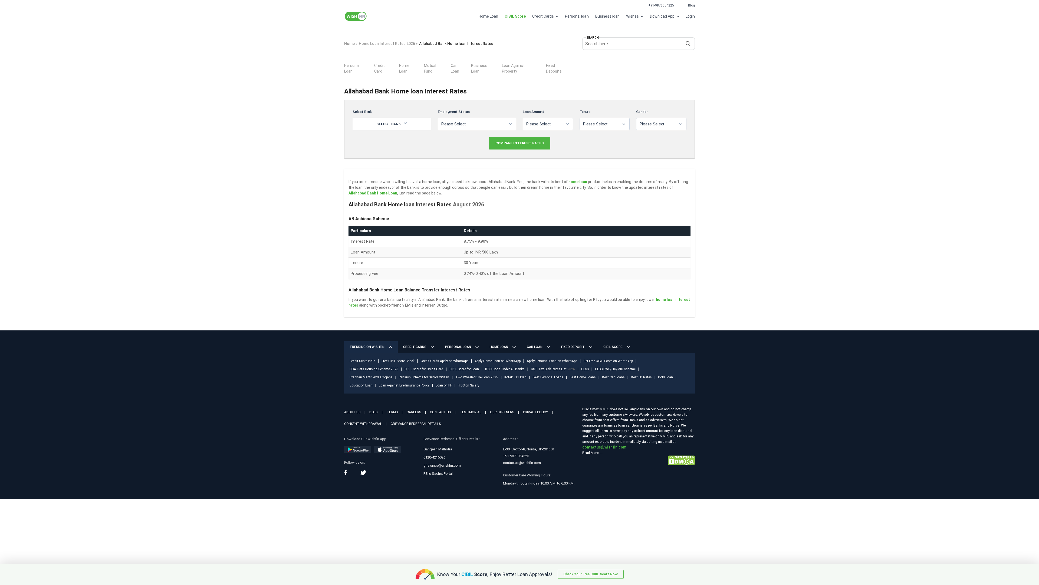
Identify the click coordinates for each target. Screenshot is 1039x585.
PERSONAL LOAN (458, 347)
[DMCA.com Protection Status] (681, 460)
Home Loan (488, 16)
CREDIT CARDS (414, 347)
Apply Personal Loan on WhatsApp (552, 361)
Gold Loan (665, 377)
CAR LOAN (534, 347)
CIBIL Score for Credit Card (424, 369)
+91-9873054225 (661, 5)
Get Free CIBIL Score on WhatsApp (608, 361)
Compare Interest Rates (519, 143)
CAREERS (414, 412)
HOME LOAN (499, 347)
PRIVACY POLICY (535, 412)
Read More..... (592, 453)
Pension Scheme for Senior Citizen (424, 377)
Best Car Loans (613, 377)
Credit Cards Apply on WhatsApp (444, 361)
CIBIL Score (613, 347)
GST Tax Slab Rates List (553, 369)
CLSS (585, 369)
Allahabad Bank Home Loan (372, 193)
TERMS (392, 412)
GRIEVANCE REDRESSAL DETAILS (416, 424)
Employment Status (454, 112)
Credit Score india (362, 361)
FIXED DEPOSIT (573, 347)
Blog (691, 5)
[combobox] (477, 124)
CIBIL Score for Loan (464, 369)
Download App (662, 16)
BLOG (373, 412)
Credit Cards (543, 16)
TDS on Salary (468, 385)
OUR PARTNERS (502, 412)
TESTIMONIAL (470, 412)
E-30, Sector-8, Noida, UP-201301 (528, 449)
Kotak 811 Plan (515, 377)
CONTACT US (440, 412)
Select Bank (362, 112)
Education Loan (361, 385)
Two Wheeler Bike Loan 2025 (476, 377)
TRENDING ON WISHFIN (367, 347)
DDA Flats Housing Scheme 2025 (374, 369)
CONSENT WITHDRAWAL (363, 424)
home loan (577, 182)
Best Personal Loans (548, 377)
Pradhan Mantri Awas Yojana (371, 377)
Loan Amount (533, 112)
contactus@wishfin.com (522, 463)
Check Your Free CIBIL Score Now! (590, 574)
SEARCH (592, 38)
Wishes (633, 16)
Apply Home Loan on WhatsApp (498, 361)
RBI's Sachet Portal (438, 474)
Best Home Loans (583, 377)
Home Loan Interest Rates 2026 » (388, 43)
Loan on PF (444, 385)
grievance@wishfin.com (442, 465)
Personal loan (576, 16)
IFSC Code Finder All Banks (505, 369)
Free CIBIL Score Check (398, 361)
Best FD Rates (641, 377)
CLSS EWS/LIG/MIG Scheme (615, 369)
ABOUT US (352, 412)
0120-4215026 (434, 457)
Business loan (607, 16)
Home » (350, 43)
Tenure (585, 112)
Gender (642, 112)
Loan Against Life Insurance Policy (404, 385)
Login (690, 16)
